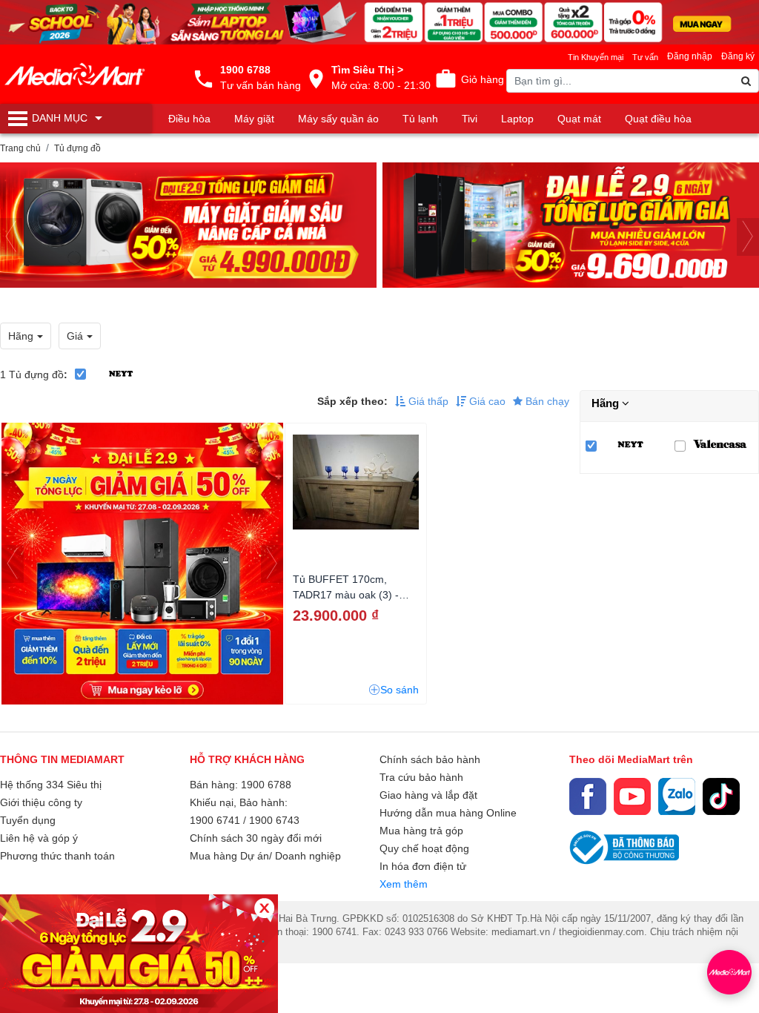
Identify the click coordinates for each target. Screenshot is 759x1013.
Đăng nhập (689, 56)
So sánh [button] (399, 690)
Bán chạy (546, 401)
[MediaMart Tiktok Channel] (721, 796)
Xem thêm (404, 884)
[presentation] (11, 237)
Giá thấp (426, 401)
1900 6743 (274, 820)
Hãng (606, 403)
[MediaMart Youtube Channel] (632, 796)
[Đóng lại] (264, 908)
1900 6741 (215, 820)
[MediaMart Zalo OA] (676, 796)
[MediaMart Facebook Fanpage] (587, 796)
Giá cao (486, 401)
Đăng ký (738, 56)
